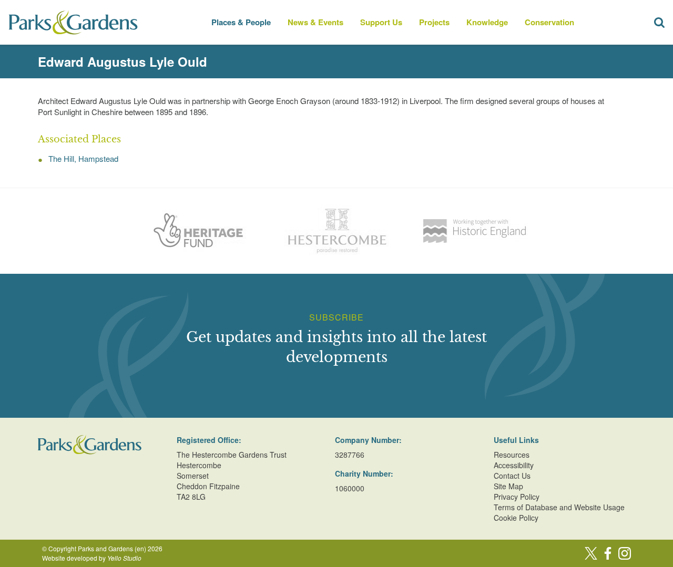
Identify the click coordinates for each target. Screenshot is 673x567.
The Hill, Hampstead (83, 158)
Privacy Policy (516, 496)
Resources (511, 454)
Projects (434, 22)
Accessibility (514, 465)
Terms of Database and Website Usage (559, 507)
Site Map (508, 486)
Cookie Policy (516, 517)
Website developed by (91, 557)
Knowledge (487, 22)
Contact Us (512, 475)
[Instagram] (624, 553)
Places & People (241, 22)
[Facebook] (607, 553)
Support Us (381, 22)
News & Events (315, 22)
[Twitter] (591, 553)
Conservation (549, 22)
